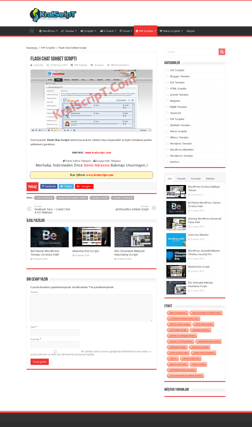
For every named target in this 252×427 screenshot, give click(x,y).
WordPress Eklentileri (182, 149)
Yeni (170, 178)
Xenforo (174, 161)
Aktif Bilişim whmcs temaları (182, 370)
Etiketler (210, 178)
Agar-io (173, 358)
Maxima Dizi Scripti (85, 251)
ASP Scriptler (177, 70)
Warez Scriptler (171, 31)
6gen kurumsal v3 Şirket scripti (206, 313)
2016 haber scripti (204, 324)
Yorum (34, 292)
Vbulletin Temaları (180, 125)
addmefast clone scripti (208, 341)
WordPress (49, 31)
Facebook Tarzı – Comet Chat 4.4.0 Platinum (52, 209)
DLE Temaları (177, 82)
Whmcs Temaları (179, 137)
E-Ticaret (109, 31)
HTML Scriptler (178, 88)
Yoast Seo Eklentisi (198, 234)
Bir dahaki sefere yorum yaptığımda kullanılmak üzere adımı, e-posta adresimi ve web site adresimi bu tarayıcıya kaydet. (91, 353)
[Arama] (222, 51)
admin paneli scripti (178, 353)
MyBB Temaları (178, 106)
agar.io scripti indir (191, 358)
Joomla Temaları (179, 94)
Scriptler (89, 31)
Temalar (69, 31)
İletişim (191, 31)
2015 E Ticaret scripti (179, 324)
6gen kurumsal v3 (178, 313)
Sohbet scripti (100, 198)
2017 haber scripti (178, 330)
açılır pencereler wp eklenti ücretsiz (186, 375)
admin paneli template (204, 353)
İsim (34, 327)
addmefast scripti (177, 347)
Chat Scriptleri (44, 198)
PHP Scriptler (146, 31)
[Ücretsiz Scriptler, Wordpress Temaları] (53, 14)
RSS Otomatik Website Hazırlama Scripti (129, 252)
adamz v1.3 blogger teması (182, 335)
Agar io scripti (199, 364)
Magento (175, 100)
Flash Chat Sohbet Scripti (72, 198)
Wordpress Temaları (181, 155)
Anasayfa (32, 30)
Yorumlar (99, 65)
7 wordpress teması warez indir (184, 318)
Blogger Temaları (180, 76)
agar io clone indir (178, 364)
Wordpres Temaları (181, 143)
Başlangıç (32, 47)
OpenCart (175, 113)
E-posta (36, 339)
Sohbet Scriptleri (123, 198)
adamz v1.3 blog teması (181, 341)
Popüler (181, 178)
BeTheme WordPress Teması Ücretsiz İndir (45, 252)
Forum (126, 31)
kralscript (38, 65)
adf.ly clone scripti (200, 347)
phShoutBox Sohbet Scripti (132, 208)
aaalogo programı (201, 330)
